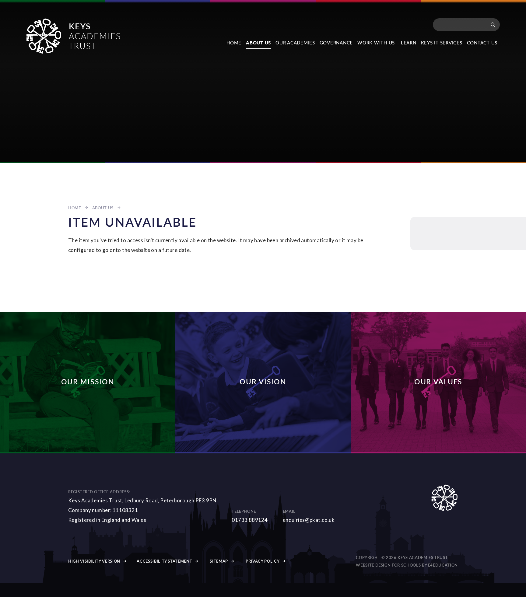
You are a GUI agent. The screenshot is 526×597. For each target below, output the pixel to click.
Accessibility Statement (164, 561)
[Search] (493, 24)
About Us (103, 207)
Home (74, 207)
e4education (443, 565)
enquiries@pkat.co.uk (309, 520)
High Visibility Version (94, 561)
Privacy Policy (262, 561)
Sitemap (219, 561)
